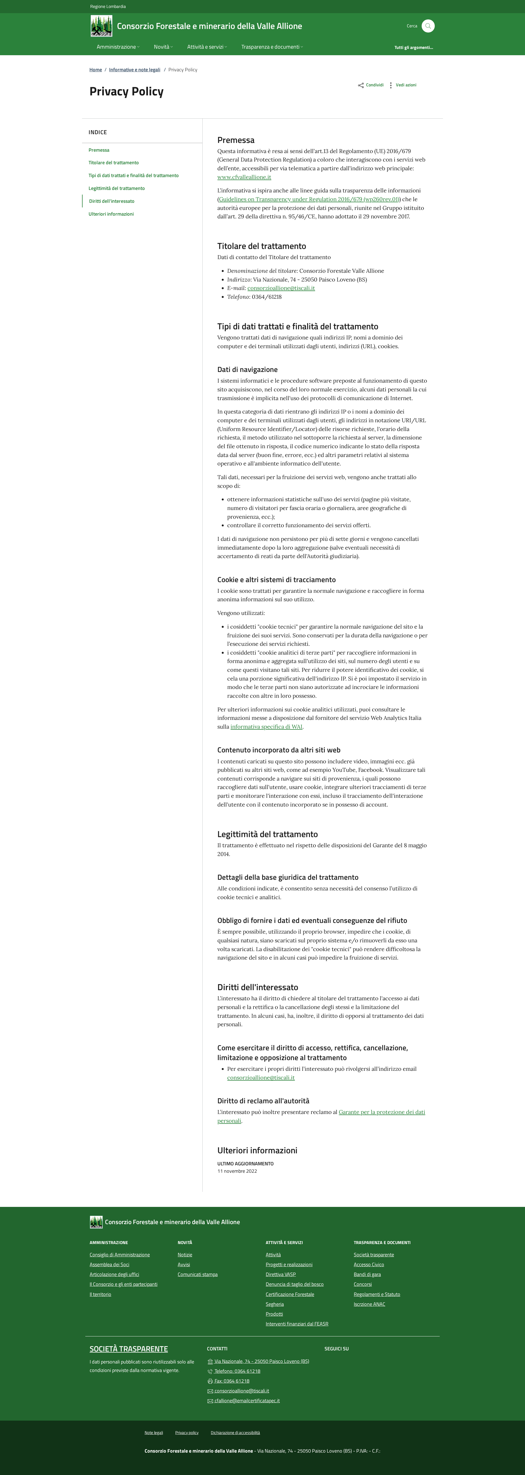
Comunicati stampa (198, 1274)
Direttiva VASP (281, 1274)
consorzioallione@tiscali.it (281, 288)
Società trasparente (374, 1254)
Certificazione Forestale (290, 1294)
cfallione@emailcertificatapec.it (247, 1400)
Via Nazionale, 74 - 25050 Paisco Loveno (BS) (266, 1360)
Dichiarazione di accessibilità (235, 1432)
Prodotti (274, 1314)
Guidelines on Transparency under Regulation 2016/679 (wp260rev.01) (309, 199)
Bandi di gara (367, 1274)
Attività (273, 1254)
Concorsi (363, 1284)
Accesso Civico (369, 1264)
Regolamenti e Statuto (377, 1294)
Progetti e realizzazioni (289, 1264)
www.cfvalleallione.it (244, 177)
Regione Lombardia (108, 6)
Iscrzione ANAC (369, 1304)
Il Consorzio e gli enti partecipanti (124, 1284)
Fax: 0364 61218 (231, 1381)
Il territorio (100, 1294)
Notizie (185, 1254)
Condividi (374, 85)
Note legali (154, 1432)
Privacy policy (187, 1432)
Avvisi (184, 1264)
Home (95, 69)
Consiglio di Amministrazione (120, 1254)
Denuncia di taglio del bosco (295, 1284)
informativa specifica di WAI (266, 726)
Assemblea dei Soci (109, 1264)
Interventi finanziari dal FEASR (297, 1323)
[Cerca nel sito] (428, 26)
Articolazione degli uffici (114, 1274)
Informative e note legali (134, 69)
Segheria (275, 1304)
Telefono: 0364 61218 (237, 1371)
